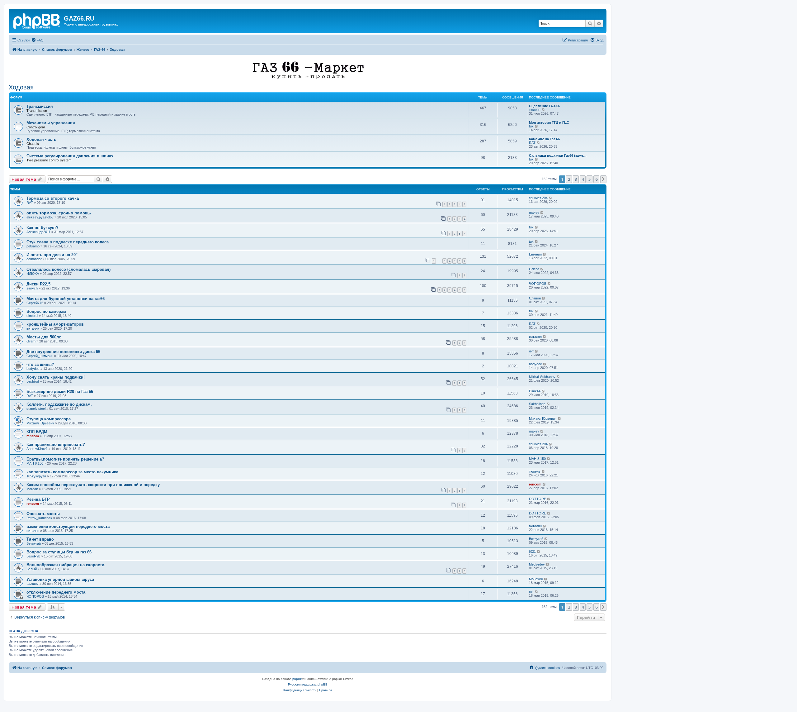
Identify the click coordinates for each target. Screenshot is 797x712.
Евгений (535, 254)
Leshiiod (32, 381)
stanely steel (35, 408)
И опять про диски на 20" (52, 254)
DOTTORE (537, 499)
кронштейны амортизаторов (55, 324)
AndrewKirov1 (37, 449)
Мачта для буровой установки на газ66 (65, 298)
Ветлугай (33, 543)
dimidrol (32, 316)
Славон (535, 298)
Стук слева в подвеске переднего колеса (67, 242)
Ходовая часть (41, 139)
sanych (32, 288)
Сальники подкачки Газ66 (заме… (558, 155)
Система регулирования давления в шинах (69, 156)
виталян (32, 328)
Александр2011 (38, 232)
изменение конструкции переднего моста (68, 526)
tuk (531, 126)
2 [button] (569, 179)
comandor (34, 259)
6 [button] (596, 179)
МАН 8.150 (34, 463)
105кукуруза (36, 476)
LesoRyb (33, 556)
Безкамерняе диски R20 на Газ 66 (59, 391)
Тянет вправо (40, 539)
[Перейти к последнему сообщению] (551, 198)
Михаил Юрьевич (40, 423)
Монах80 (536, 579)
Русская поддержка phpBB (308, 684)
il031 (532, 551)
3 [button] (576, 179)
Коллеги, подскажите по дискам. (59, 404)
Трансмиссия (39, 106)
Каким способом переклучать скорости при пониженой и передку (93, 484)
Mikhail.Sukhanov (542, 377)
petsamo (33, 246)
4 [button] (583, 179)
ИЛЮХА (32, 273)
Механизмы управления (50, 123)
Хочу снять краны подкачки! (55, 377)
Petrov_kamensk (39, 518)
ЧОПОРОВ (537, 283)
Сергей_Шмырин (39, 356)
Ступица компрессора (48, 419)
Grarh (30, 341)
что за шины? (40, 364)
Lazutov (32, 583)
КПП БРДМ (36, 431)
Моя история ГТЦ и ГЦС (549, 122)
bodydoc (33, 368)
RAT (532, 143)
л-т (531, 351)
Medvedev (537, 564)
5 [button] (589, 179)
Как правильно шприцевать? (55, 444)
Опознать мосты (43, 513)
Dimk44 (534, 391)
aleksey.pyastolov (40, 217)
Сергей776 (34, 303)
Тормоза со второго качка (52, 198)
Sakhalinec (537, 404)
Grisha (534, 269)
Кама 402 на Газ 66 (544, 139)
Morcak (32, 489)
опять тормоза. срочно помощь (58, 213)
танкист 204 (538, 198)
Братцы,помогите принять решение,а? (65, 459)
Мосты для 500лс (43, 337)
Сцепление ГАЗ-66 (544, 106)
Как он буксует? (42, 227)
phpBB (297, 679)
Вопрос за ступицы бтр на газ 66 (59, 552)
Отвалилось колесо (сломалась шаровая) (68, 269)
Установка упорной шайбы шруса (60, 579)
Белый (31, 569)
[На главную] (37, 20)
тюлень (534, 110)
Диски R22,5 (38, 284)
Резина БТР (38, 499)
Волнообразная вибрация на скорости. (66, 564)
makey (534, 212)
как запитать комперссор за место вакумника (72, 472)
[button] (603, 179)
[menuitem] (37, 40)
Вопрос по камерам (46, 311)
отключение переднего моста (55, 592)
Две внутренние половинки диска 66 (63, 351)
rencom (32, 436)
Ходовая (21, 87)
